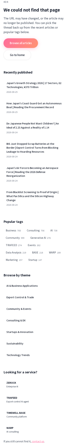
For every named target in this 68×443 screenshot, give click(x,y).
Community (15, 237)
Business (13, 230)
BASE (37, 252)
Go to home (17, 55)
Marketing (14, 259)
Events (34, 245)
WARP (55, 252)
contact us (38, 441)
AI (53, 230)
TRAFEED (14, 245)
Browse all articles (21, 43)
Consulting (35, 230)
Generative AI (40, 237)
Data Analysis (16, 252)
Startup (35, 259)
